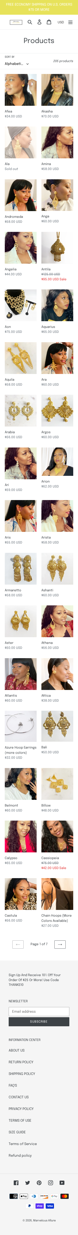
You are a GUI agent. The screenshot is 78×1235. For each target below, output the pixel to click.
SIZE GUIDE (17, 1132)
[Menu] (70, 22)
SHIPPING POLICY (22, 1074)
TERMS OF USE (20, 1121)
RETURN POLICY (21, 1062)
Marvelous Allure (44, 1220)
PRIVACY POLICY (21, 1109)
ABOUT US (16, 1050)
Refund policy (20, 1156)
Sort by (10, 57)
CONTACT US (19, 1097)
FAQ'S (13, 1085)
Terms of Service (23, 1144)
